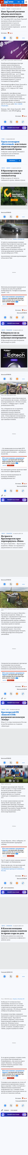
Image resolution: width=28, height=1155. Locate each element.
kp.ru (11, 33)
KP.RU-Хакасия (14, 1110)
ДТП (5, 698)
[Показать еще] (23, 38)
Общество (4, 465)
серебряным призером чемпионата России (12, 870)
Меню (2, 2)
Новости (3, 5)
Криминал (6, 1110)
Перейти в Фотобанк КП (18, 239)
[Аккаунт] (26, 2)
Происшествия (9, 533)
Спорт (7, 709)
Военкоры (17, 5)
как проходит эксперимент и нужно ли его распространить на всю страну (13, 299)
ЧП (4, 495)
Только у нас (10, 5)
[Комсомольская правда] (8, 2)
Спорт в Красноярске (9, 887)
